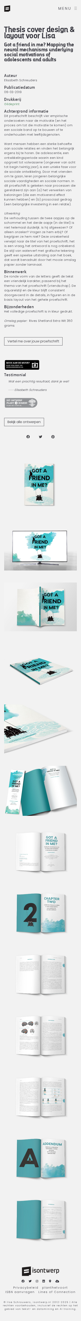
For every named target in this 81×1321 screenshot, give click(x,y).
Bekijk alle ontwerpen (24, 422)
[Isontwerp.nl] (16, 8)
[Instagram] (37, 1281)
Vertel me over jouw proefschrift (33, 341)
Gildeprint (12, 104)
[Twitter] (30, 1281)
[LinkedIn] (43, 1281)
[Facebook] (23, 1281)
